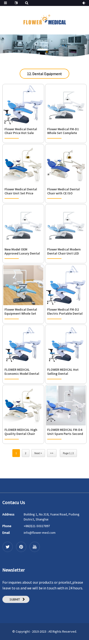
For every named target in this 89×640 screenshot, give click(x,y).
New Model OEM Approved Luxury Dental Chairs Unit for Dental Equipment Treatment (22, 251)
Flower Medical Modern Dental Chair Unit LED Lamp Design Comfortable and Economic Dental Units (64, 251)
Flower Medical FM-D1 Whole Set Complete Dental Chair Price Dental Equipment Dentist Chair (65, 131)
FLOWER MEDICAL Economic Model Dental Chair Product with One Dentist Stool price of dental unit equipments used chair (22, 372)
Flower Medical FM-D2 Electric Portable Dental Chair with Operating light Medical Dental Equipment (65, 312)
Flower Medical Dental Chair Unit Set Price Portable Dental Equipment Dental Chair (22, 191)
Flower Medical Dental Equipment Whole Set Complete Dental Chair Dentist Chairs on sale (21, 312)
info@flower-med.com (40, 532)
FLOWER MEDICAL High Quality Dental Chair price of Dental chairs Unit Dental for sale (21, 432)
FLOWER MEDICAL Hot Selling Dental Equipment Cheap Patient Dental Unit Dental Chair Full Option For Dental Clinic (65, 372)
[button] (42, 52)
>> (51, 453)
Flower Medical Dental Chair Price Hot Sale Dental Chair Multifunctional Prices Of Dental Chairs (21, 131)
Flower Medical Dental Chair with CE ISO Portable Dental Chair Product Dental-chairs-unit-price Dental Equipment (64, 191)
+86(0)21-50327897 (37, 526)
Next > (38, 453)
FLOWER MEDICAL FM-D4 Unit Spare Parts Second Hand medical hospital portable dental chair (65, 432)
